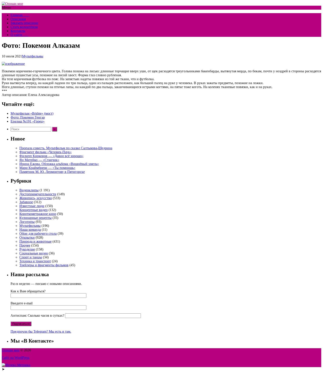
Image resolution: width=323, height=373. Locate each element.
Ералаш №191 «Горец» (28, 121)
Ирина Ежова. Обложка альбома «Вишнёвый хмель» (59, 164)
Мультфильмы (32, 56)
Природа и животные (35, 241)
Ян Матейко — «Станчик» (39, 160)
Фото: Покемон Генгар (28, 117)
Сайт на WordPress (15, 357)
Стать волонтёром (24, 27)
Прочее (24, 245)
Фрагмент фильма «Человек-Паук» (45, 152)
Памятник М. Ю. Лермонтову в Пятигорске (52, 172)
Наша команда (30, 229)
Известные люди (31, 206)
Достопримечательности (37, 194)
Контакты (18, 31)
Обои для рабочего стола (38, 233)
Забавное (26, 202)
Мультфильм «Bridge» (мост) (32, 113)
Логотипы (27, 222)
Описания (18, 19)
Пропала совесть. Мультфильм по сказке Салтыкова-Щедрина (65, 148)
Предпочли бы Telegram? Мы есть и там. (41, 331)
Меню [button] (6, 7)
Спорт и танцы (30, 257)
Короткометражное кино (37, 214)
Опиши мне (11, 350)
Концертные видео (33, 210)
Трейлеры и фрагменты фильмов (44, 265)
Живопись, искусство (35, 198)
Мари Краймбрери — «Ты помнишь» (47, 168)
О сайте (19, 35)
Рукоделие (27, 249)
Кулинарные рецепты (35, 218)
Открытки (27, 237)
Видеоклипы (29, 190)
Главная (20, 15)
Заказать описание (24, 23)
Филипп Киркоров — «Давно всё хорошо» (51, 156)
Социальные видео (33, 253)
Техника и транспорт (35, 261)
